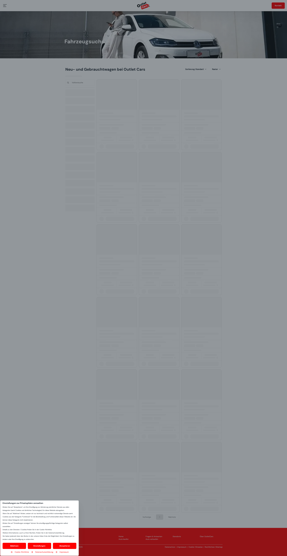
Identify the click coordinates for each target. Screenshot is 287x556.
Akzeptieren (64, 546)
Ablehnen (14, 546)
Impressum (64, 552)
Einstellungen (39, 546)
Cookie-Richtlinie (22, 552)
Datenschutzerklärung (44, 552)
